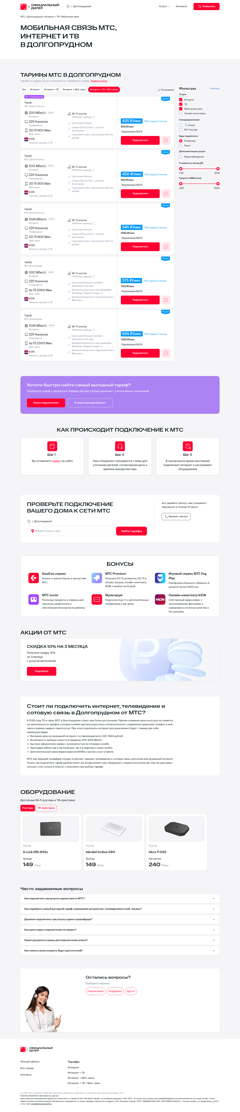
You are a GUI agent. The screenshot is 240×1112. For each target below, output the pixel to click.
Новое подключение (46, 402)
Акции (191, 125)
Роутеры (27, 808)
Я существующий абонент (90, 402)
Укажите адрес (99, 81)
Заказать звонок (178, 516)
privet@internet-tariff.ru (41, 1104)
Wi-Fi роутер (190, 129)
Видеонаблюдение (194, 156)
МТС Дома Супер (33, 265)
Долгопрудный (35, 16)
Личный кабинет (30, 1061)
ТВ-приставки (46, 808)
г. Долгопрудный (42, 521)
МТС (22, 16)
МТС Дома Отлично (34, 106)
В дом (187, 145)
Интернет (35, 89)
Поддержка (115, 991)
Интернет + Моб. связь (74, 89)
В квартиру (190, 140)
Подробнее (41, 671)
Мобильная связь (193, 108)
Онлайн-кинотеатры (195, 113)
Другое (131, 991)
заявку (56, 461)
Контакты (181, 6)
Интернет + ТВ (51, 89)
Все (24, 89)
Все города (26, 1068)
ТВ (185, 104)
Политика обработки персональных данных (39, 1096)
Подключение (96, 991)
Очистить (215, 88)
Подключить (140, 140)
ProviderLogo (40, 6)
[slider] (180, 168)
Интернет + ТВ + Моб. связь (104, 89)
